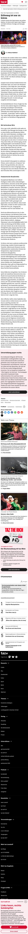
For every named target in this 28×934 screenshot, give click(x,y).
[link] (6, 6)
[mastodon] (10, 657)
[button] (26, 2)
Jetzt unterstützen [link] (14, 392)
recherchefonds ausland (7, 756)
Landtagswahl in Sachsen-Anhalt (9, 710)
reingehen (3, 791)
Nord (2, 688)
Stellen (3, 731)
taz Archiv (3, 859)
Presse (3, 735)
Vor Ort (3, 827)
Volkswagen (4, 706)
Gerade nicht (20, 901)
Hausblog (3, 724)
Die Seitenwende (5, 727)
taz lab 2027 (4, 838)
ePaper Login (4, 899)
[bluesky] (13, 657)
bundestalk (4, 774)
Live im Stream (5, 831)
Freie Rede (4, 788)
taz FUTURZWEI (5, 852)
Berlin (2, 685)
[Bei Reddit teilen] (22, 412)
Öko (2, 671)
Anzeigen (3, 881)
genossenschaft (5, 749)
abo (2, 745)
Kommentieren (10, 406)
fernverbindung (5, 777)
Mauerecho (4, 784)
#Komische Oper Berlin (15, 400)
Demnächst (4, 824)
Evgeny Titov (15, 228)
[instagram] (16, 657)
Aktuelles (3, 720)
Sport (2, 681)
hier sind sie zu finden (7, 592)
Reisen (2, 870)
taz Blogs (3, 849)
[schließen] (25, 901)
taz (4, 653)
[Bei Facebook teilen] (12, 412)
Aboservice (4, 895)
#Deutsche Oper (5, 400)
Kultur (2, 678)
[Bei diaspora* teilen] (18, 412)
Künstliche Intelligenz (6, 703)
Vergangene (4, 834)
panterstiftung (5, 759)
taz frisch (3, 806)
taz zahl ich (4, 752)
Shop (2, 877)
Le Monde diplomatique (7, 856)
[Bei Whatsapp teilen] (15, 412)
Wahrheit (3, 692)
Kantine (3, 874)
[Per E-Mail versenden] (2, 412)
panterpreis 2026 (5, 763)
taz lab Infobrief (5, 813)
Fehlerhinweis (19, 406)
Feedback (3, 892)
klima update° (4, 781)
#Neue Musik (8, 402)
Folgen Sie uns (4, 657)
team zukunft (4, 802)
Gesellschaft (4, 674)
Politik (2, 667)
